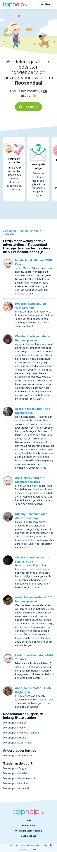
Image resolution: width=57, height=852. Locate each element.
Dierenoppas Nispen (14, 722)
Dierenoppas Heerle (14, 737)
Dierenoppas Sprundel (16, 788)
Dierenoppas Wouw (14, 727)
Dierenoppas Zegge (14, 768)
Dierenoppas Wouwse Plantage (21, 732)
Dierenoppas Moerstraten (17, 742)
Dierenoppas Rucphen (15, 783)
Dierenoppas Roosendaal (17, 755)
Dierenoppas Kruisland (16, 773)
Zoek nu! (31, 107)
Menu (48, 4)
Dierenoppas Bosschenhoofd (19, 778)
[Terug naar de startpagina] (15, 4)
